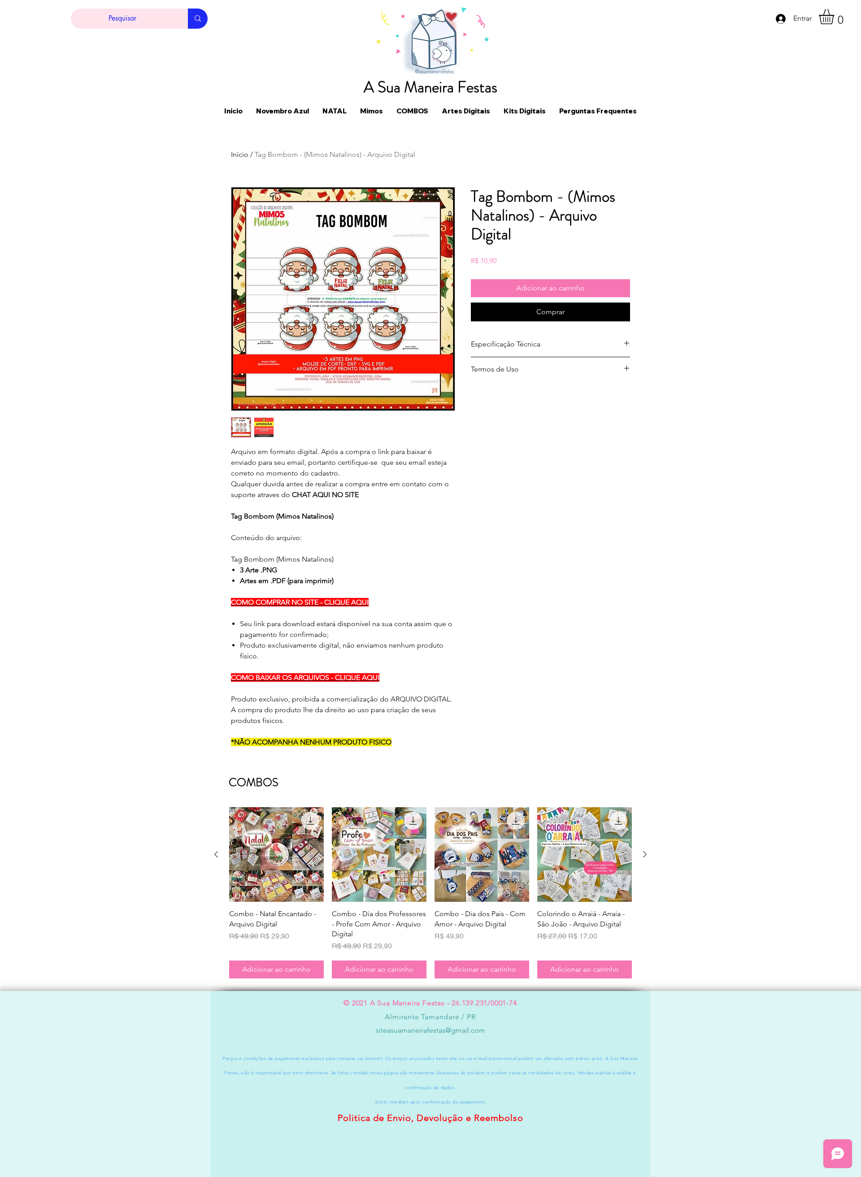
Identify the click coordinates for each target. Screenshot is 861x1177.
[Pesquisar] (198, 19)
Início (239, 154)
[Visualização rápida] (276, 854)
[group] (430, 893)
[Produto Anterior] (216, 854)
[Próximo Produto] (644, 854)
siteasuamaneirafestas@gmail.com (430, 1030)
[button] (835, 16)
